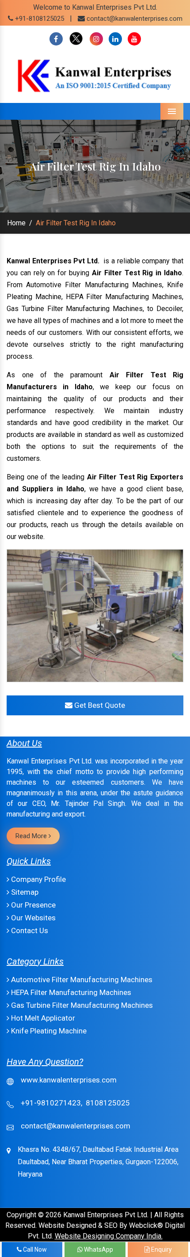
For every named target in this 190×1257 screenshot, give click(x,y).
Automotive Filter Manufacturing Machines (80, 979)
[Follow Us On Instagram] (96, 39)
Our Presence (32, 904)
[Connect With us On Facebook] (56, 39)
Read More (32, 836)
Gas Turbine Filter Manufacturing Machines (81, 1005)
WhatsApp (98, 1249)
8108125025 (108, 1102)
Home (16, 223)
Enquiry (161, 1249)
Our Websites (32, 917)
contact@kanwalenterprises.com (134, 19)
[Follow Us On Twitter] (76, 39)
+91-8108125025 (38, 19)
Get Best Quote (98, 705)
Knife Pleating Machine (48, 1030)
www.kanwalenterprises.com (69, 1079)
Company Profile (37, 879)
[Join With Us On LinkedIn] (115, 39)
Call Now (34, 1249)
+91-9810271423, (51, 1102)
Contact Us (28, 930)
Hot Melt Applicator (42, 1018)
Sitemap (23, 892)
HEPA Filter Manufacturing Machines (70, 992)
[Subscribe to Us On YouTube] (134, 39)
